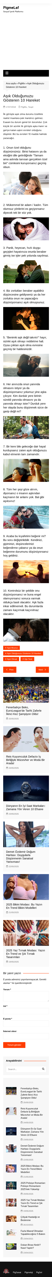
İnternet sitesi (9, 1031)
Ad (5, 1006)
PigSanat (17, 1272)
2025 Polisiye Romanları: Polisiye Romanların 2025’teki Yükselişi (33, 1186)
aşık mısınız (12, 648)
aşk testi (28, 659)
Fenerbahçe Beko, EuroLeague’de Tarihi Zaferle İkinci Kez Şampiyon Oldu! (23, 711)
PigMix (21, 83)
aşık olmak (12, 659)
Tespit (30, 107)
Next (41, 669)
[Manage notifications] (6, 1271)
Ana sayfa (11, 83)
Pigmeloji (29, 1272)
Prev (11, 669)
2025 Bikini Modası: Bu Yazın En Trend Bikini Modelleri (32, 1169)
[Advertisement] (26, 40)
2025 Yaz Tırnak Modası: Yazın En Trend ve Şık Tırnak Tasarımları (25, 954)
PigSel (39, 1272)
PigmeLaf (11, 8)
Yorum (7, 989)
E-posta (7, 1019)
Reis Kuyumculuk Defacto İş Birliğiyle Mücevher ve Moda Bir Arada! (25, 760)
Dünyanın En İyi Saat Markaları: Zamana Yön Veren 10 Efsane (32, 1132)
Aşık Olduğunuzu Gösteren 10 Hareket (24, 653)
